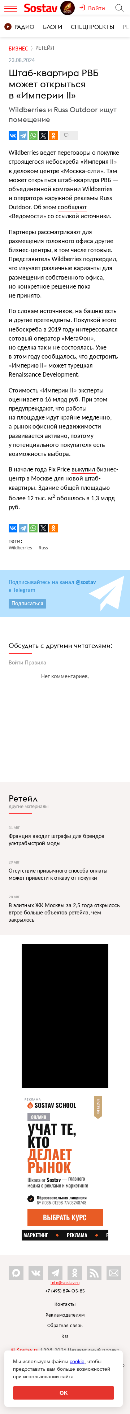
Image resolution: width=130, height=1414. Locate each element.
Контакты (65, 1304)
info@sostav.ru (65, 1283)
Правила (35, 663)
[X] (43, 135)
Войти (16, 663)
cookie (77, 1361)
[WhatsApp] (33, 135)
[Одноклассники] (53, 135)
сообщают (72, 207)
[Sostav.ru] (42, 8)
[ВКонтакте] (13, 135)
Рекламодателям (65, 1315)
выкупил (84, 469)
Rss (65, 1336)
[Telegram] (23, 135)
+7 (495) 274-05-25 (65, 1291)
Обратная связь (65, 1326)
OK (64, 1393)
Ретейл (23, 798)
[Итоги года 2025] (68, 8)
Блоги (52, 26)
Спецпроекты (92, 26)
